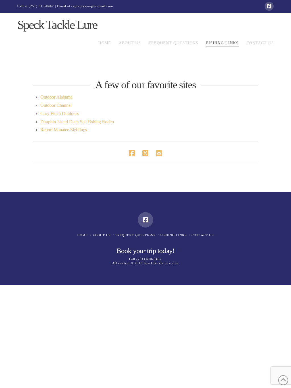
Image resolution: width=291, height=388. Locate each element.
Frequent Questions (135, 235)
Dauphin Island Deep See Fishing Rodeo (77, 121)
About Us (102, 235)
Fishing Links (173, 235)
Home (82, 235)
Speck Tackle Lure (57, 25)
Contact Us (203, 235)
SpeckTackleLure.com (161, 263)
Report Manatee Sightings (63, 129)
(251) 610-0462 (41, 6)
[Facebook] (269, 6)
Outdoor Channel (56, 105)
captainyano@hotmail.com (92, 6)
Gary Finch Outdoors (59, 113)
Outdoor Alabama (56, 97)
